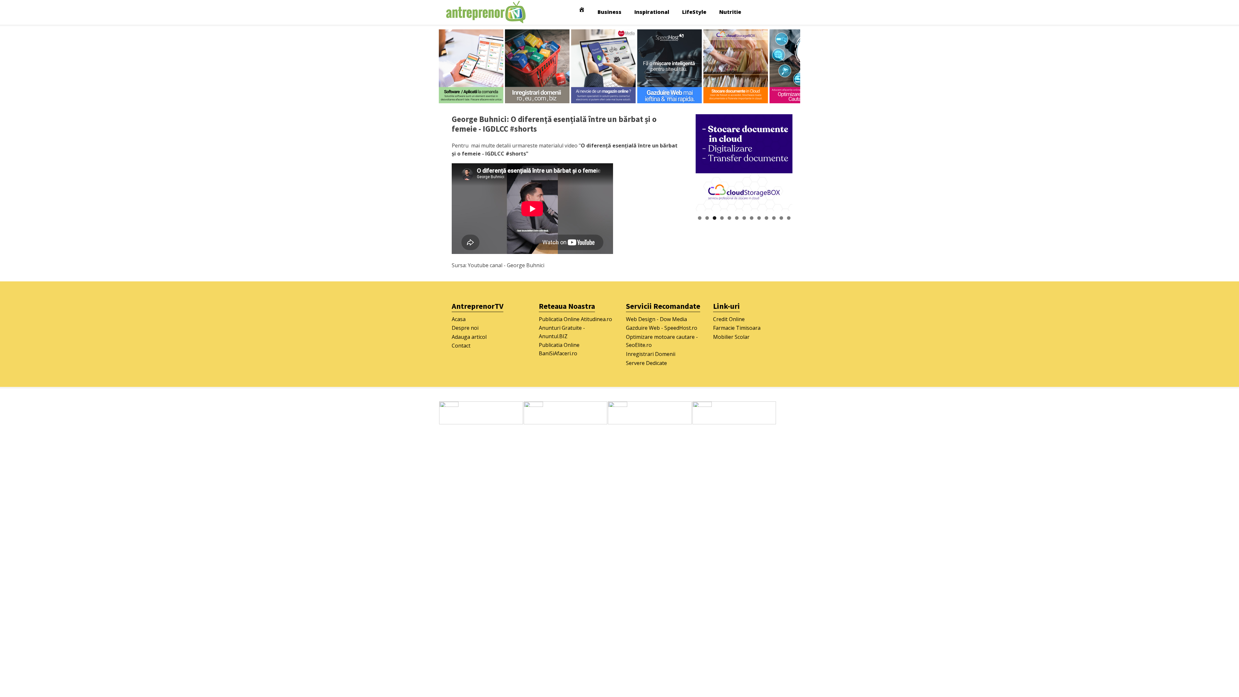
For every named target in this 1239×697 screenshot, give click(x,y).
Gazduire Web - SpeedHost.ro (661, 327)
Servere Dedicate (646, 363)
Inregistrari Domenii (650, 354)
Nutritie (730, 11)
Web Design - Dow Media (656, 319)
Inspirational (651, 11)
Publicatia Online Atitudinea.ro (575, 319)
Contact (461, 345)
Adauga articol (469, 336)
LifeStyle (694, 11)
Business (609, 11)
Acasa (459, 319)
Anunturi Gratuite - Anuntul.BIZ (562, 332)
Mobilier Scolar (731, 336)
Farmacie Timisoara (737, 327)
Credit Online (729, 319)
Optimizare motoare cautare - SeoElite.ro (662, 341)
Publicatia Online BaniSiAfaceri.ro (559, 349)
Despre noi (465, 327)
